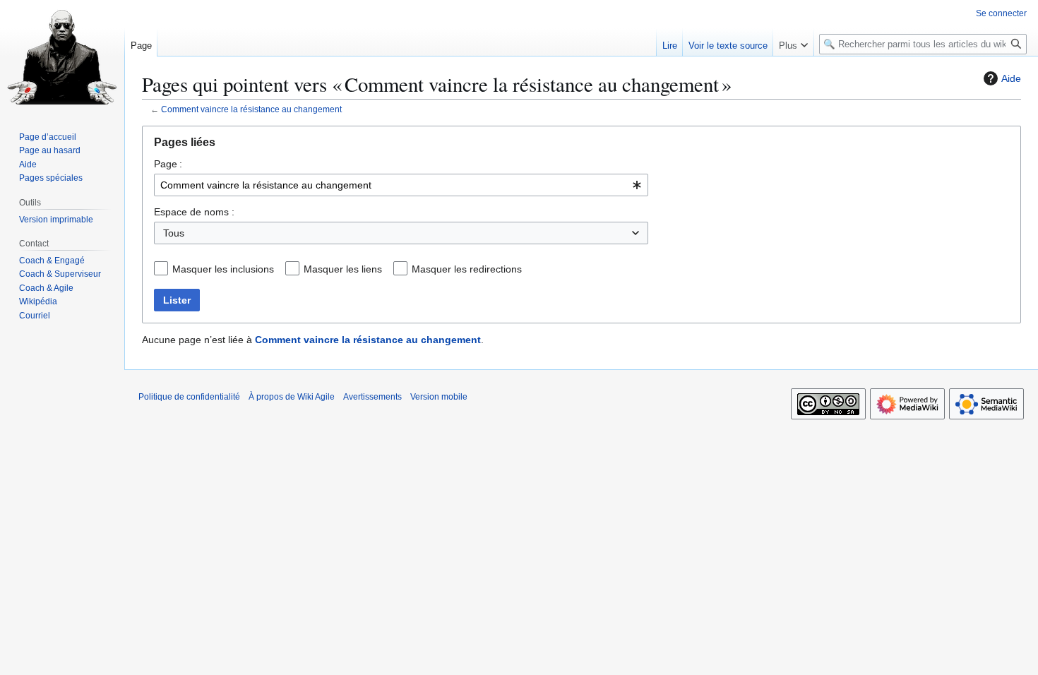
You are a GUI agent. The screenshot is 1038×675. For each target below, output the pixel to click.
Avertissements (372, 397)
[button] (793, 42)
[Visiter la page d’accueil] (62, 56)
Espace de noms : (194, 211)
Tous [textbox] (173, 233)
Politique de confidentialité (189, 397)
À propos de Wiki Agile (292, 397)
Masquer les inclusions (223, 269)
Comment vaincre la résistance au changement (251, 109)
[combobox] (401, 185)
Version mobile (438, 397)
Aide (1011, 78)
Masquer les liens (343, 269)
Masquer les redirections (467, 269)
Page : (168, 163)
